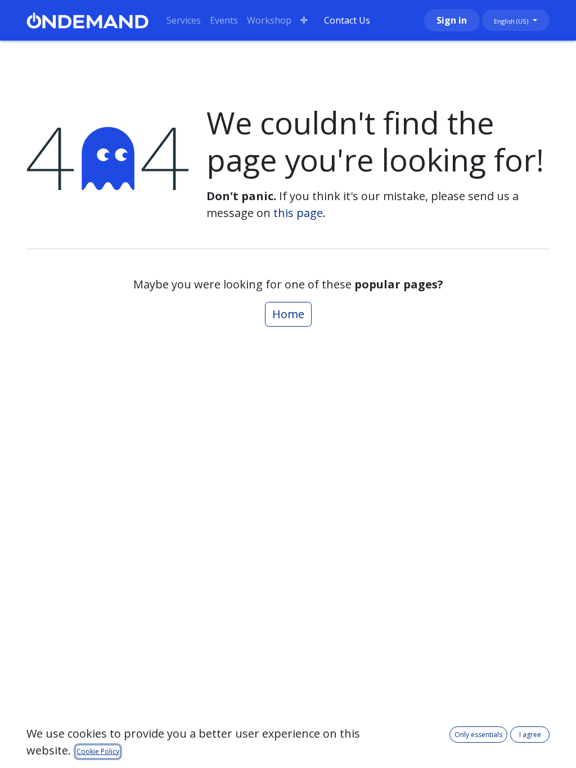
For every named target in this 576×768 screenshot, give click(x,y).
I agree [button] (530, 734)
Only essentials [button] (478, 734)
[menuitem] (183, 20)
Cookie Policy (97, 751)
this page (298, 212)
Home (288, 314)
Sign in (451, 20)
